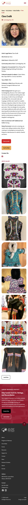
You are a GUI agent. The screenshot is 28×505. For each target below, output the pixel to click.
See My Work (6, 148)
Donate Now (6, 411)
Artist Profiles (16, 10)
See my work (6, 141)
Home (3, 10)
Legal (25, 497)
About (3, 437)
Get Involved (6, 417)
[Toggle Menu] (25, 3)
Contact (3, 456)
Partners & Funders (6, 462)
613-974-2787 (5, 485)
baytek (24, 499)
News (3, 459)
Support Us (4, 453)
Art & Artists (9, 10)
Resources (4, 450)
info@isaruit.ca (5, 487)
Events (3, 446)
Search (3, 465)
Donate (3, 468)
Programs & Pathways (7, 440)
